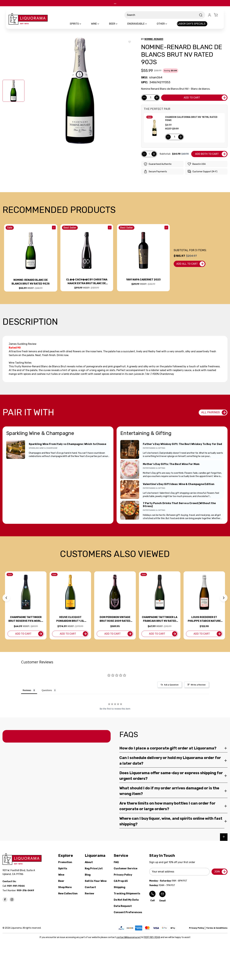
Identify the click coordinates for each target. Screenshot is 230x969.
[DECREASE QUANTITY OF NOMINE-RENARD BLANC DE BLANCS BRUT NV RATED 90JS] (144, 97)
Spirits (62, 868)
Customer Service (125, 868)
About (89, 862)
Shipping (119, 887)
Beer (61, 880)
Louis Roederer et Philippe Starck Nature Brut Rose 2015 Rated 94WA (204, 619)
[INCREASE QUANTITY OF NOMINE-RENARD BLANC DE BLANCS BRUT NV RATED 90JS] (156, 97)
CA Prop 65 (121, 880)
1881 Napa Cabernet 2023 (143, 279)
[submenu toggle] (83, 24)
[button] (6, 598)
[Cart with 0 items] (217, 15)
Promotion (65, 862)
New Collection (68, 893)
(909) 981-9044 (151, 937)
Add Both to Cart (207, 153)
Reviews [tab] (27, 690)
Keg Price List (94, 868)
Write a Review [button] (198, 684)
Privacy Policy (123, 874)
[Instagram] (11, 899)
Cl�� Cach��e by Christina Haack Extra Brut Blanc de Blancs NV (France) (86, 281)
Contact (90, 887)
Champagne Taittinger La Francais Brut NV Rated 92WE (159, 619)
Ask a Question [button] (171, 684)
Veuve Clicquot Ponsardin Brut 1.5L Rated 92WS (70, 619)
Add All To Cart (187, 263)
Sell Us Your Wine (96, 880)
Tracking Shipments (127, 893)
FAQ (116, 862)
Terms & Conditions (216, 928)
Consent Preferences (128, 912)
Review (89, 893)
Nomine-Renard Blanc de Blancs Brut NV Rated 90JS (31, 281)
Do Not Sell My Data (126, 899)
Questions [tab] (47, 690)
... (115, 3)
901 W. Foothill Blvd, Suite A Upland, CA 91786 (19, 872)
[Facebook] (5, 899)
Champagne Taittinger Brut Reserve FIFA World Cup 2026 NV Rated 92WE (25, 619)
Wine (61, 874)
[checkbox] (54, 227)
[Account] (209, 15)
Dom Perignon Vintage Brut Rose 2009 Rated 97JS (115, 619)
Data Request (123, 906)
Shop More (65, 887)
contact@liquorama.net (128, 937)
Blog (88, 874)
